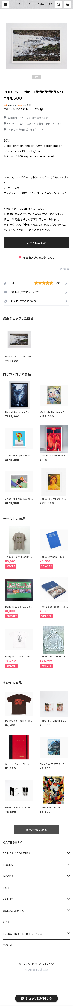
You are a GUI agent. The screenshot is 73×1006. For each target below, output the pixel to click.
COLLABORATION (14, 910)
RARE (6, 887)
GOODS (8, 876)
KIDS (6, 922)
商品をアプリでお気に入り (38, 257)
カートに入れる (36, 243)
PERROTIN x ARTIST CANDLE (23, 933)
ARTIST (8, 899)
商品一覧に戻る (36, 830)
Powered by (32, 969)
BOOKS (8, 865)
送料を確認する (40, 117)
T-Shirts (8, 945)
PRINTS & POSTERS (16, 853)
